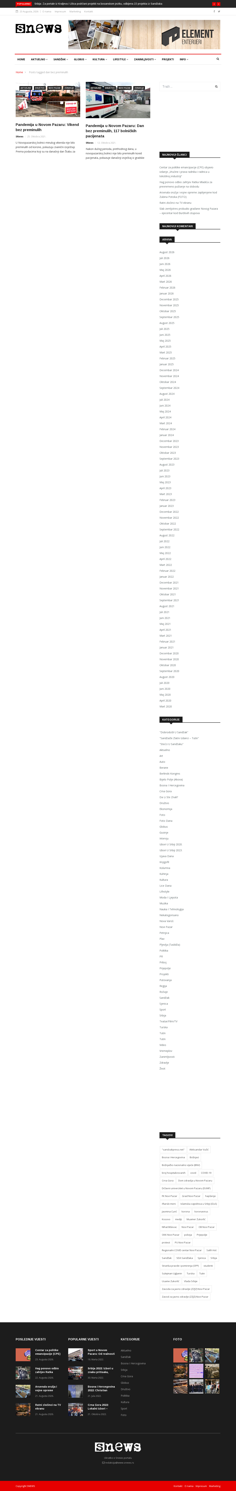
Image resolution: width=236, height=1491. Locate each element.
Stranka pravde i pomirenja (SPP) (180, 1265)
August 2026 (166, 252)
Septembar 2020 (169, 671)
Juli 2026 (164, 258)
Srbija (162, 1015)
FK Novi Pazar (169, 1196)
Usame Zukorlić (170, 1281)
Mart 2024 (165, 423)
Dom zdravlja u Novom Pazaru (195, 1180)
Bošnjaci (194, 1157)
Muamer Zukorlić (196, 1219)
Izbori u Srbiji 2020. (170, 844)
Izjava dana (166, 856)
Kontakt (88, 11)
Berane (163, 767)
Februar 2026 (167, 287)
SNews (19, 136)
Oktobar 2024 (167, 382)
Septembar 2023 (169, 458)
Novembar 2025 (169, 305)
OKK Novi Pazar (170, 1234)
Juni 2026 (164, 264)
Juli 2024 (164, 399)
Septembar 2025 (169, 317)
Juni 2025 (164, 334)
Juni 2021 (164, 618)
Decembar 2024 (169, 370)
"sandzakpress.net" (173, 1149)
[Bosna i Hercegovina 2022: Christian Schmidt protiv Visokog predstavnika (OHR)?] (76, 1392)
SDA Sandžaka (184, 1258)
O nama (46, 11)
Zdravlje (69, 88)
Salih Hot (211, 1250)
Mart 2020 (165, 706)
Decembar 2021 (169, 582)
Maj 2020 (165, 694)
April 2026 (165, 275)
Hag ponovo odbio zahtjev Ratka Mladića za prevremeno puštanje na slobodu (185, 184)
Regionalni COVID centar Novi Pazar (182, 1250)
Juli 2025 (164, 329)
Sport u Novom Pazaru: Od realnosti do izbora (101, 1354)
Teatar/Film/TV (168, 1021)
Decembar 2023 (169, 441)
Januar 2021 (166, 647)
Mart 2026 (165, 281)
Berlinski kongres (169, 773)
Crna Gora (165, 791)
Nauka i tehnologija (171, 909)
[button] (214, 4)
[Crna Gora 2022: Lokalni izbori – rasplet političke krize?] (76, 1410)
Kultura (99, 59)
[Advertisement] (189, 121)
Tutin (162, 1033)
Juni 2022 (164, 547)
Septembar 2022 (169, 529)
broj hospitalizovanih (173, 1172)
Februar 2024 (167, 429)
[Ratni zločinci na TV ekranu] (24, 1410)
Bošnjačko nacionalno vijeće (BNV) (181, 1165)
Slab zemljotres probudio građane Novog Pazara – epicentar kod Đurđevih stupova (188, 211)
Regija (163, 986)
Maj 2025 (165, 340)
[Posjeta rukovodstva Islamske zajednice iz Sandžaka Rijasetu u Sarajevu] (196, 1392)
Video (162, 1045)
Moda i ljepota (168, 897)
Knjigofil (164, 862)
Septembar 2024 (169, 388)
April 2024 (165, 417)
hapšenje (210, 1196)
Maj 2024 (165, 411)
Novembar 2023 (169, 447)
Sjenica (163, 1003)
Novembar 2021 (169, 588)
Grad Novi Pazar (191, 1196)
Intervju (164, 838)
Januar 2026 (166, 293)
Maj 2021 (165, 624)
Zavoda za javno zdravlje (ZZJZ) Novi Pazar (186, 1289)
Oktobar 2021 (167, 594)
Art (161, 756)
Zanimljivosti (144, 59)
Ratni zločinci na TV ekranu (175, 202)
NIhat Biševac (169, 1227)
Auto (162, 761)
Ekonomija (165, 809)
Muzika (163, 903)
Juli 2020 (164, 683)
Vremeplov (165, 1051)
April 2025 (165, 346)
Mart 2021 (165, 635)
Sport (162, 1009)
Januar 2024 (166, 435)
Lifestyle (119, 59)
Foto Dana (165, 820)
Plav (161, 938)
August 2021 (166, 606)
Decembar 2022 (169, 511)
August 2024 (166, 393)
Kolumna (164, 868)
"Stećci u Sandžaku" (171, 744)
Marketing (75, 11)
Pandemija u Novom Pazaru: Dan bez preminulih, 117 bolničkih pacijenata (115, 131)
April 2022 (165, 559)
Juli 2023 (164, 470)
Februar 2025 (167, 358)
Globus (79, 59)
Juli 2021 (164, 612)
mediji (178, 1219)
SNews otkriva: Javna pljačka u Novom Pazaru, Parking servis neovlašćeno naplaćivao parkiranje (93, 3)
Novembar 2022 (169, 517)
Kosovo (166, 1219)
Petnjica (164, 933)
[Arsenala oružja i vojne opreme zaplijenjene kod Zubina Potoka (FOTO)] (24, 1392)
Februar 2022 (167, 570)
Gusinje (163, 832)
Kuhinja (163, 874)
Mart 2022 (165, 565)
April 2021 (165, 629)
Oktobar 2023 (167, 452)
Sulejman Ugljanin (172, 1273)
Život (162, 1068)
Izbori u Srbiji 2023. (170, 850)
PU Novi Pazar (183, 1242)
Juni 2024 (164, 405)
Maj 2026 (165, 270)
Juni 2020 (164, 688)
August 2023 (166, 464)
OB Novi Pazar (207, 1227)
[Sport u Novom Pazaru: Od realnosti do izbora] (76, 1355)
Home (21, 59)
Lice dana (165, 885)
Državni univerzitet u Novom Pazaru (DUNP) (186, 1188)
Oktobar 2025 (167, 311)
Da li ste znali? (168, 797)
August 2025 (166, 323)
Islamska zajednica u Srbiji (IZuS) (199, 1203)
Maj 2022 (165, 553)
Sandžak (59, 59)
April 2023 (165, 488)
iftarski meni (169, 1203)
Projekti (168, 59)
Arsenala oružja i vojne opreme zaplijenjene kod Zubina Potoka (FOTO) (188, 195)
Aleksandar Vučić (199, 1149)
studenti (208, 1265)
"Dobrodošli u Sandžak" (173, 732)
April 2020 (165, 700)
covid (193, 1172)
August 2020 (166, 677)
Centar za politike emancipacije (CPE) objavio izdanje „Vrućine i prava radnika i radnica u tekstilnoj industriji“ (186, 172)
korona (186, 1211)
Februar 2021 (167, 641)
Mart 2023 (165, 494)
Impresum (60, 11)
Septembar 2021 (169, 600)
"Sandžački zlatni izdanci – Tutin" (179, 738)
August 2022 (166, 535)
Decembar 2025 (169, 299)
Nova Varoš (166, 921)
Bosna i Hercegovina (171, 785)
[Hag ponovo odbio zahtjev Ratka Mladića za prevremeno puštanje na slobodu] (24, 1374)
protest (166, 1242)
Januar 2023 (166, 506)
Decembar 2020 (169, 653)
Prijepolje (165, 968)
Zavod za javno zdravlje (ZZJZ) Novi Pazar (185, 1296)
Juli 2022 (164, 541)
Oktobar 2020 (167, 665)
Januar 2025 (166, 364)
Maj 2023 (165, 482)
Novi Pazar (54, 88)
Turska (163, 1027)
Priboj (162, 962)
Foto (162, 815)
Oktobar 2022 (167, 523)
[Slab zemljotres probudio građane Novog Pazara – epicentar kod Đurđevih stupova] (196, 1377)
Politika (163, 950)
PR (161, 956)
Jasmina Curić (169, 1211)
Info (183, 59)
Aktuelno (38, 59)
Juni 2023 (164, 476)
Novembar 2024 (169, 376)
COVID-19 (206, 1172)
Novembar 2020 (169, 659)
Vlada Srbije (190, 1281)
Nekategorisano (169, 915)
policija (188, 1234)
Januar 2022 (166, 576)
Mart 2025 (165, 352)
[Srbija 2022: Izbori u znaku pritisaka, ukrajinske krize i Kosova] (76, 1374)
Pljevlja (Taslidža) (169, 944)
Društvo (40, 88)
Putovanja (165, 980)
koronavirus (201, 1211)
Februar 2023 (167, 500)
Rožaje (163, 992)
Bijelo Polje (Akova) (171, 779)
